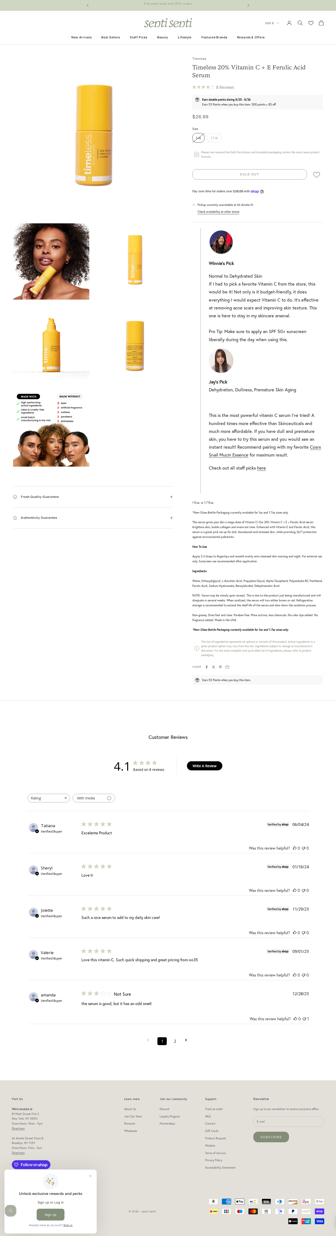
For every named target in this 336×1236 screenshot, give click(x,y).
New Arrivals (81, 37)
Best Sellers (110, 37)
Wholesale (130, 1131)
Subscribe (271, 1137)
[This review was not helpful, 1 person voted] (304, 1018)
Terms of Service (215, 1153)
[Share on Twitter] (213, 667)
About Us (130, 1109)
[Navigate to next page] (187, 1040)
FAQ (208, 1116)
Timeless (199, 59)
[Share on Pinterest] (220, 667)
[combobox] (49, 798)
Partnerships (167, 1123)
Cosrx (315, 447)
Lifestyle (184, 37)
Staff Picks (138, 37)
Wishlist (210, 1145)
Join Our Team (133, 1116)
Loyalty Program (170, 1116)
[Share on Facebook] (207, 667)
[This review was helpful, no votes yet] (294, 848)
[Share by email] (227, 667)
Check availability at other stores (218, 212)
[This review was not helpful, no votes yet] (303, 848)
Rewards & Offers (251, 37)
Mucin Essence (233, 455)
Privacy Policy (213, 1160)
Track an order (214, 1109)
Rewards (129, 1123)
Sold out (249, 174)
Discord (164, 1109)
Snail (213, 455)
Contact (210, 1123)
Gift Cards (211, 1131)
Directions (18, 1128)
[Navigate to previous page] (149, 1040)
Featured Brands (214, 37)
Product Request (215, 1138)
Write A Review (204, 765)
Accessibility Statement (220, 1167)
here (261, 468)
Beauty (162, 37)
